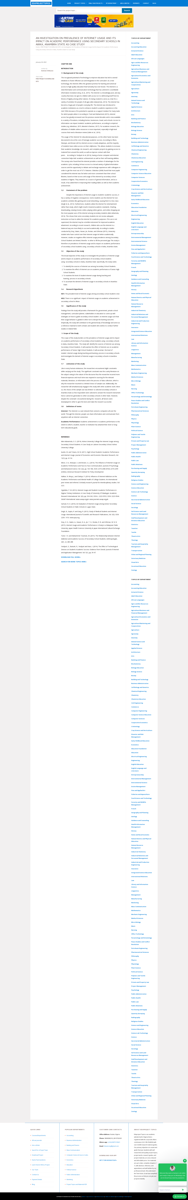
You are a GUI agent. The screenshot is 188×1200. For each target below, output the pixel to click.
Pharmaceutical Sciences (140, 411)
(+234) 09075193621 (114, 1142)
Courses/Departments (39, 1135)
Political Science (137, 430)
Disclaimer (119, 1196)
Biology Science (136, 130)
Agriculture (135, 89)
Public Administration (138, 453)
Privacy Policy (100, 1196)
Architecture (135, 111)
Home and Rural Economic (140, 293)
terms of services (110, 1196)
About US (84, 1196)
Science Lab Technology (139, 492)
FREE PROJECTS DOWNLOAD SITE (50, 47)
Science (134, 496)
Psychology (135, 449)
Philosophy (135, 415)
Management (136, 353)
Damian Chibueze (47, 71)
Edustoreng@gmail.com (111, 1146)
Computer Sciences (138, 177)
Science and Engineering (139, 484)
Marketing (135, 361)
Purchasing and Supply (139, 468)
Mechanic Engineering (139, 373)
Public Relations (137, 464)
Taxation (134, 528)
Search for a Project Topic (40, 1150)
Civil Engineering (137, 162)
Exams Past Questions (38, 1160)
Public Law (135, 460)
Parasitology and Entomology (141, 397)
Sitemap (125, 1196)
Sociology (134, 507)
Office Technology (137, 393)
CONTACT (146, 3)
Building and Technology (139, 138)
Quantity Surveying (138, 472)
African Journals (37, 1140)
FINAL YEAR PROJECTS (95, 3)
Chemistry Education (138, 158)
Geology (134, 275)
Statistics (134, 524)
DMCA (130, 1196)
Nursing (134, 389)
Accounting (135, 43)
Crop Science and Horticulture (141, 189)
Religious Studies (137, 480)
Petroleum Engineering (139, 407)
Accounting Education (138, 47)
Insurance (134, 327)
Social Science (136, 504)
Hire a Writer (36, 1145)
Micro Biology (136, 381)
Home (38, 47)
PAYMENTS (136, 3)
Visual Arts (135, 562)
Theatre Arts (135, 536)
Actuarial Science (137, 51)
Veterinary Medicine (138, 558)
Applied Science (136, 107)
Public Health (136, 457)
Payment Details (37, 1179)
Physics (134, 419)
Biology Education (137, 126)
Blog (33, 1184)
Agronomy (134, 93)
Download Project (37, 1155)
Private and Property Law (140, 441)
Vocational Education (138, 566)
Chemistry (134, 154)
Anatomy (134, 96)
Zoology (134, 570)
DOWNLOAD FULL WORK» (71, 557)
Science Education (137, 488)
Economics (70, 1160)
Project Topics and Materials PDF (77, 1184)
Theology (134, 540)
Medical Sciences (137, 377)
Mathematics (136, 369)
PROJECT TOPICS (79, 3)
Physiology (135, 423)
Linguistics (135, 350)
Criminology (135, 185)
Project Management (138, 445)
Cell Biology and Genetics (140, 146)
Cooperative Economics (139, 181)
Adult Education (136, 55)
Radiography (135, 476)
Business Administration (139, 142)
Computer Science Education (141, 173)
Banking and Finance (138, 119)
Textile (133, 532)
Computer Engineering (139, 169)
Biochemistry (136, 123)
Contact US (91, 1196)
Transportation (136, 551)
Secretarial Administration (140, 500)
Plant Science (136, 427)
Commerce (135, 166)
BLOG (154, 3)
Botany (133, 134)
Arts (132, 115)
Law (132, 339)
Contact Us (35, 1175)
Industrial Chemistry (138, 310)
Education (70, 1165)
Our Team (35, 1170)
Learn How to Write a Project (41, 1165)
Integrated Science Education (141, 331)
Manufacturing (136, 357)
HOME (69, 3)
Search (127, 10)
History (133, 290)
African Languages (137, 59)
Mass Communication (138, 365)
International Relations (139, 335)
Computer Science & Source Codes (77, 1155)
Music (133, 385)
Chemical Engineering (138, 150)
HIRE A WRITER (124, 3)
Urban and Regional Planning (141, 554)
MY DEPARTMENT (111, 3)
